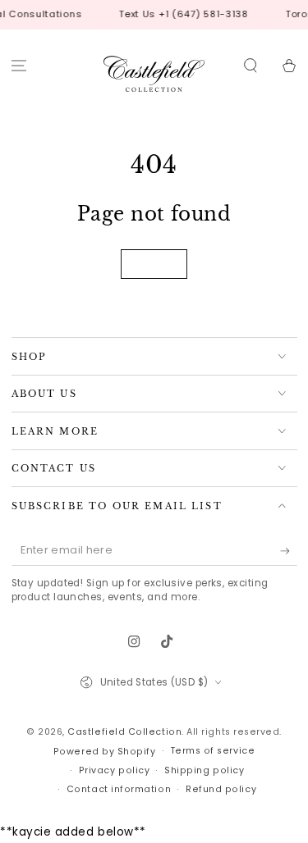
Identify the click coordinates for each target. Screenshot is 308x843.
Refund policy (221, 789)
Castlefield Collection (124, 732)
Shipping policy (204, 770)
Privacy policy (114, 770)
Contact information (119, 789)
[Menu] (19, 66)
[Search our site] (250, 66)
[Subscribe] (288, 551)
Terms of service (213, 751)
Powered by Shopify (104, 751)
